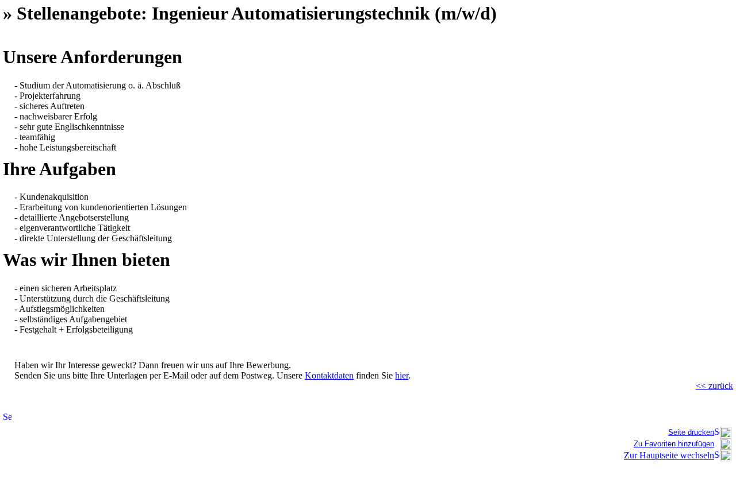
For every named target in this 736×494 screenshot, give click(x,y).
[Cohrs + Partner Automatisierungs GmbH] (725, 446)
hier (401, 375)
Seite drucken (691, 432)
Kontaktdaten (329, 375)
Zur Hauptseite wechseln (669, 455)
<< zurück (714, 386)
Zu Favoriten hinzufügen (674, 443)
